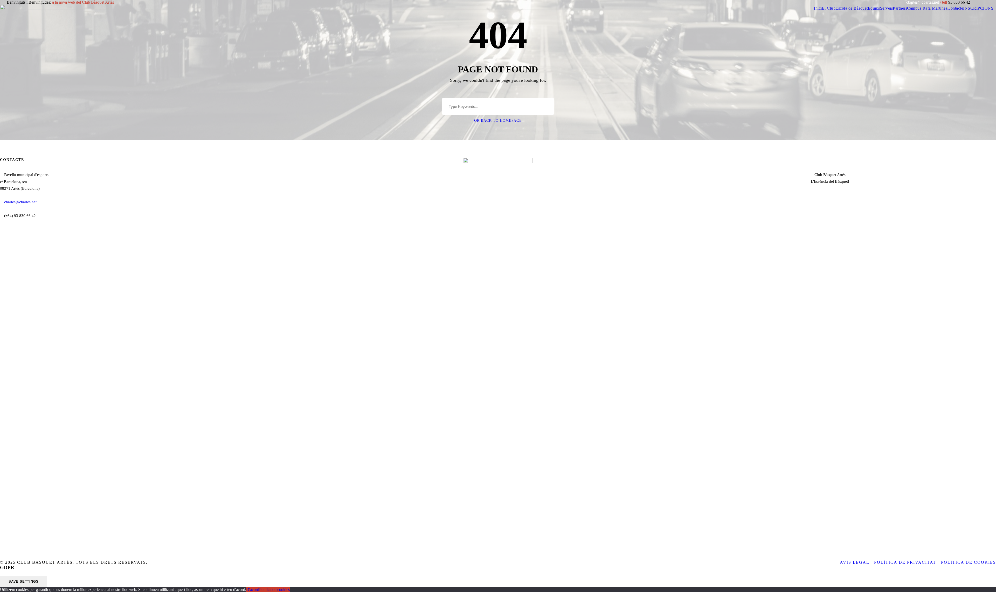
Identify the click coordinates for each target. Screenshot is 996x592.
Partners (900, 8)
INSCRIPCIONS (978, 8)
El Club (829, 8)
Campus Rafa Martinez (927, 8)
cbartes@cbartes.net (923, 2)
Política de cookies (274, 589)
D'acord (252, 589)
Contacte (955, 8)
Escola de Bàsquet (851, 8)
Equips (874, 8)
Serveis (886, 8)
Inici (818, 8)
